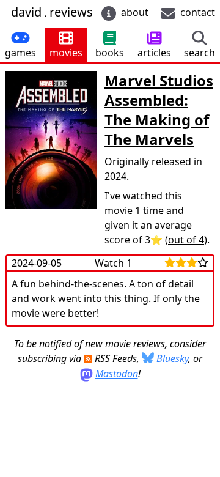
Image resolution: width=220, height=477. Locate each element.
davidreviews (52, 12)
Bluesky (172, 358)
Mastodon (116, 373)
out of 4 (186, 239)
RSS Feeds (116, 358)
